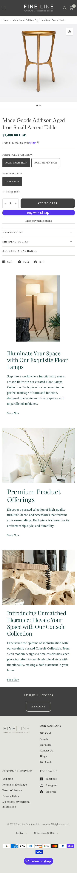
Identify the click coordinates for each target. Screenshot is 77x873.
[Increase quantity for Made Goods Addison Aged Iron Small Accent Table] (16, 203)
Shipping (7, 778)
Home (6, 20)
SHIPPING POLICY (15, 241)
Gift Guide (46, 761)
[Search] (65, 8)
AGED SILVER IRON (45, 162)
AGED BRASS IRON (16, 162)
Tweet (26, 262)
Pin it (41, 262)
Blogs (43, 756)
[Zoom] (69, 32)
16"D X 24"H (12, 181)
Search (44, 739)
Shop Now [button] (13, 413)
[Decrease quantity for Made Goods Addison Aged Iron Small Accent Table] (5, 203)
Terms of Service (12, 790)
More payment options (38, 220)
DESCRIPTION (12, 232)
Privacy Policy (10, 796)
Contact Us (46, 750)
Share (10, 262)
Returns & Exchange (14, 784)
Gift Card (45, 733)
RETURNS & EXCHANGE (20, 251)
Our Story (45, 744)
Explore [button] (38, 706)
